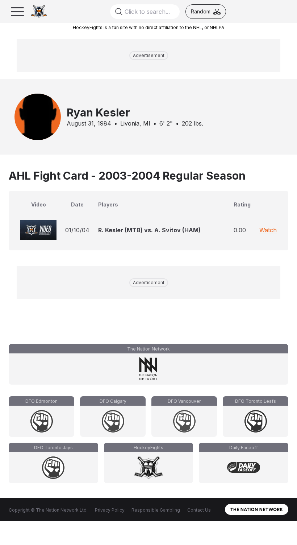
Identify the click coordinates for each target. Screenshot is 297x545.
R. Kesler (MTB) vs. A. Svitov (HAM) (149, 230)
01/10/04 (77, 230)
